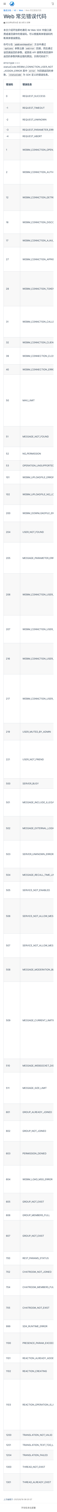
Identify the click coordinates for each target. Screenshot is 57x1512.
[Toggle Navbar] (53, 4)
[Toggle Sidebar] (5, 3)
